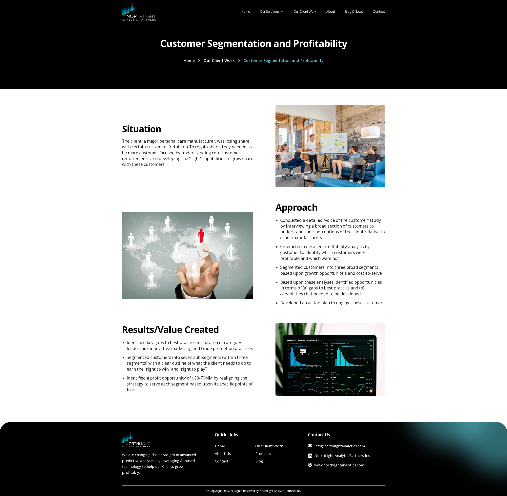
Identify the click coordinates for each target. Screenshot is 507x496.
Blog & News (354, 11)
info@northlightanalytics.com (339, 446)
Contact (379, 11)
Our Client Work (305, 11)
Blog (259, 461)
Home (246, 11)
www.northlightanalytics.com (339, 465)
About (330, 11)
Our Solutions (270, 11)
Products (263, 453)
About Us (223, 453)
